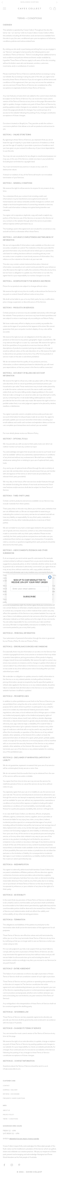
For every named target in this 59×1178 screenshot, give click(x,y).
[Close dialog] (49, 577)
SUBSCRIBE (29, 596)
